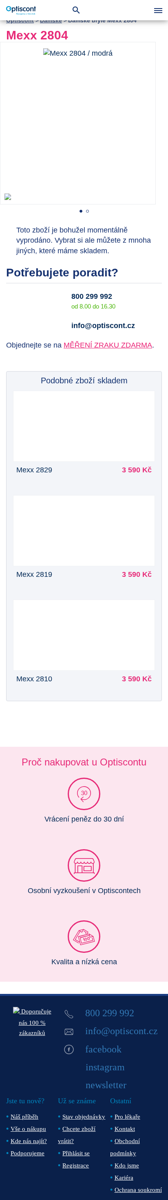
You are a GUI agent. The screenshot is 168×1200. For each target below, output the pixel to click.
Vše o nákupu (28, 1129)
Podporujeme (27, 1153)
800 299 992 (91, 296)
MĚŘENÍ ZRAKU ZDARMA (108, 345)
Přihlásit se (76, 1153)
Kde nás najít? (29, 1141)
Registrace (75, 1165)
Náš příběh (24, 1116)
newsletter (106, 1085)
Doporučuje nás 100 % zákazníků (35, 1022)
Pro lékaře (127, 1116)
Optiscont (20, 20)
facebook (103, 1049)
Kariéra (124, 1177)
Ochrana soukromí (138, 1190)
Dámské (51, 20)
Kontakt (125, 1129)
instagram (105, 1067)
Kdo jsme (127, 1165)
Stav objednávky (83, 1116)
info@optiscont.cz (103, 326)
